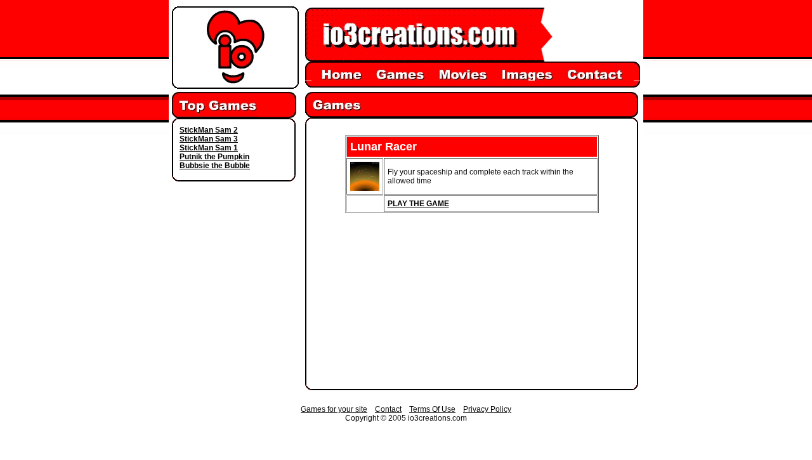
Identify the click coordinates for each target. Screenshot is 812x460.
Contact (388, 409)
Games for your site (334, 409)
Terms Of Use (432, 409)
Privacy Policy (487, 409)
